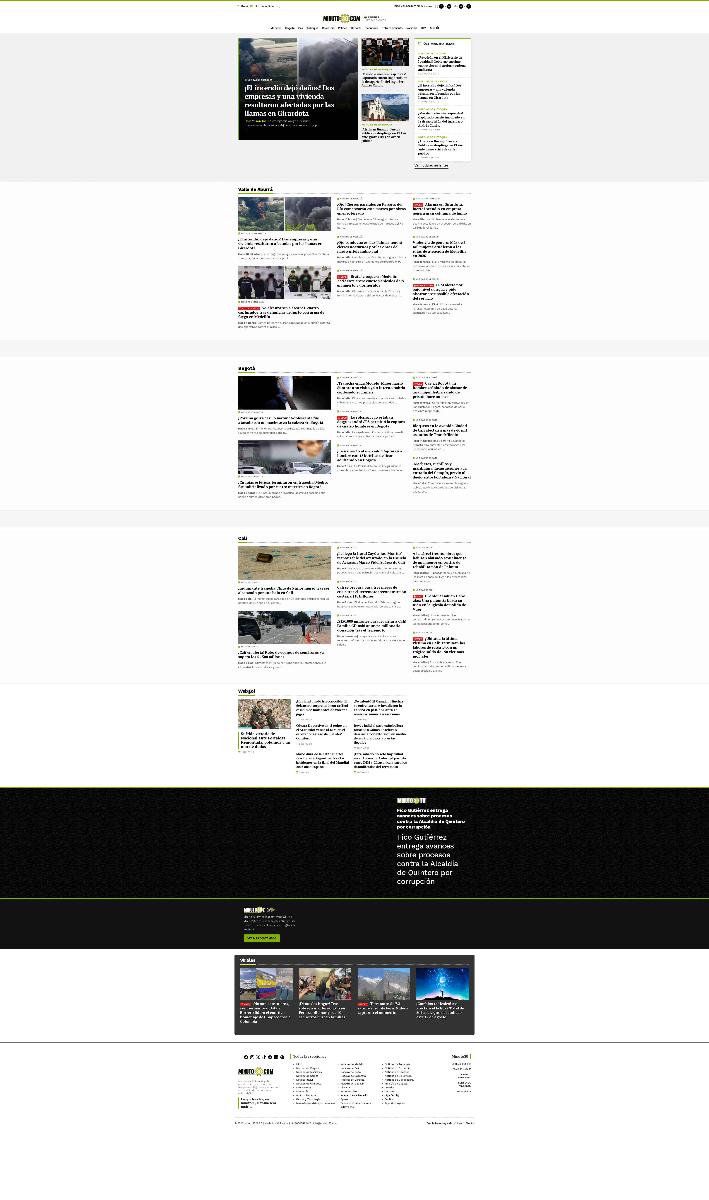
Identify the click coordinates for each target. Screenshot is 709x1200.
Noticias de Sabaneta (353, 1075)
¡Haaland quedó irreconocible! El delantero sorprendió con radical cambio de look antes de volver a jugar (322, 707)
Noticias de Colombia (432, 53)
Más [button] (433, 28)
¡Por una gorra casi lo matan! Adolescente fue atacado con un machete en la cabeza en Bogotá (280, 420)
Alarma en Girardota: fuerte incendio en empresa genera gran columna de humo (440, 209)
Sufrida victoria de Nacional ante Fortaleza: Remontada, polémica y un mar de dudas (265, 740)
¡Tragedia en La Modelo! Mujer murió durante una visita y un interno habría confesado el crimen (371, 388)
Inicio (299, 1064)
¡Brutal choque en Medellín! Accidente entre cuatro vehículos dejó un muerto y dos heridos (370, 281)
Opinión (344, 1099)
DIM (423, 28)
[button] (242, 6)
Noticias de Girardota (260, 80)
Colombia (328, 28)
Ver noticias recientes (431, 165)
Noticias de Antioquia (377, 69)
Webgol (246, 691)
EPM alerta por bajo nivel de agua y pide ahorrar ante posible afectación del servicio (441, 291)
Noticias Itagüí (304, 1079)
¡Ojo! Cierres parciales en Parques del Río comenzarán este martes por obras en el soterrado (371, 209)
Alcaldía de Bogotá (396, 1083)
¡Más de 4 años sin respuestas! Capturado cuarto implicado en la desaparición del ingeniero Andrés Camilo (384, 79)
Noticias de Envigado (397, 1071)
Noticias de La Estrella (398, 1075)
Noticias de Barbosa (352, 1079)
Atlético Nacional (306, 1095)
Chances (345, 1087)
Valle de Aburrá (255, 189)
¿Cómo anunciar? (461, 1069)
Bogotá (289, 28)
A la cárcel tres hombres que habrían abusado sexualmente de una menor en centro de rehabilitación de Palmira (439, 560)
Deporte (356, 28)
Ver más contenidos (261, 938)
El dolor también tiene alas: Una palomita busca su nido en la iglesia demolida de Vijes (439, 602)
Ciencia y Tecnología (308, 1099)
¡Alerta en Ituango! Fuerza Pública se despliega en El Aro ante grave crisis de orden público (384, 135)
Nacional (411, 28)
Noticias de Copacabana (399, 1079)
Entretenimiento (392, 28)
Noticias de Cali (424, 547)
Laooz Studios (466, 1123)
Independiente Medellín (354, 1095)
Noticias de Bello (350, 1071)
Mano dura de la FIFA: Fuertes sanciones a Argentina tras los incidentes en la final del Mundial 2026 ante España (322, 760)
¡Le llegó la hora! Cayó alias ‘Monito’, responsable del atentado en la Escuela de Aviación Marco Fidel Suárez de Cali (371, 558)
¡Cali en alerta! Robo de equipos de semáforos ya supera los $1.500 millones (281, 654)
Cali (300, 28)
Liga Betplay (392, 1095)
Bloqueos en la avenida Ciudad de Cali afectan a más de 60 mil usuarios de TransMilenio (440, 430)
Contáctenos (463, 1091)
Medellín (275, 28)
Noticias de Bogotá (426, 377)
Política (342, 28)
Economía (371, 28)
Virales (248, 960)
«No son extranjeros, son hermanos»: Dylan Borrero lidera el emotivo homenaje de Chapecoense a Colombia (265, 1012)
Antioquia (312, 28)
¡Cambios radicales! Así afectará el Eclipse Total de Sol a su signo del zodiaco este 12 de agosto (440, 1010)
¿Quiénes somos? (461, 1064)
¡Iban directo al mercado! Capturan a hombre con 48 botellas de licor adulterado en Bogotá (369, 455)
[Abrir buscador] (278, 6)
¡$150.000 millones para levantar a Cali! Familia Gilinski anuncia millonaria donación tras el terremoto (371, 625)
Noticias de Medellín (427, 237)
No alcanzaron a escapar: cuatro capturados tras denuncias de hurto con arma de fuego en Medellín (281, 312)
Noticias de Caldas (307, 1075)
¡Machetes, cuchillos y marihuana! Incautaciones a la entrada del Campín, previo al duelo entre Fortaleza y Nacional (442, 470)
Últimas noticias (264, 6)
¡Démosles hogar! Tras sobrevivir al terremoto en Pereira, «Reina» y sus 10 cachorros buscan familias (322, 1010)
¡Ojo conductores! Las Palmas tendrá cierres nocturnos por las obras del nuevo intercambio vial (369, 247)
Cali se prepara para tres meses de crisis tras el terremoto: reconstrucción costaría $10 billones (371, 592)
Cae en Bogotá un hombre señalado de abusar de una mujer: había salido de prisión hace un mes (440, 390)
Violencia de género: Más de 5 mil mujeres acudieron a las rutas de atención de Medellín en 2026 (439, 249)
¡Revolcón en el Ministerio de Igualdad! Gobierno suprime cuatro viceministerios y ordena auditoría (442, 63)
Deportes (390, 1091)
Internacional (303, 1087)
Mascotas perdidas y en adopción (316, 1102)
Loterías (389, 1087)
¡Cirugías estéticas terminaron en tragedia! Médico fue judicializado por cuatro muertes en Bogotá (283, 484)
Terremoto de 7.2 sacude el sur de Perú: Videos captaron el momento (383, 1008)
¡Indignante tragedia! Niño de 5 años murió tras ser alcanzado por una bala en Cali (283, 590)
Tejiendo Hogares (395, 1102)
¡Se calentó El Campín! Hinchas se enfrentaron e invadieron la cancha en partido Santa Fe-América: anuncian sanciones (378, 707)
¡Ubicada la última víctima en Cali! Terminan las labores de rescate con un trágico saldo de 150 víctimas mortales (439, 647)
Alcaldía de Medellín (352, 1083)
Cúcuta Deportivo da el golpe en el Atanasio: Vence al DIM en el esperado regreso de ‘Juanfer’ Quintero (321, 731)
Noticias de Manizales (309, 1071)
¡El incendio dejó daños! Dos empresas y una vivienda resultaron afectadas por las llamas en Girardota (289, 100)
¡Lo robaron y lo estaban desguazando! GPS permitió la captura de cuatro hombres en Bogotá (371, 422)
